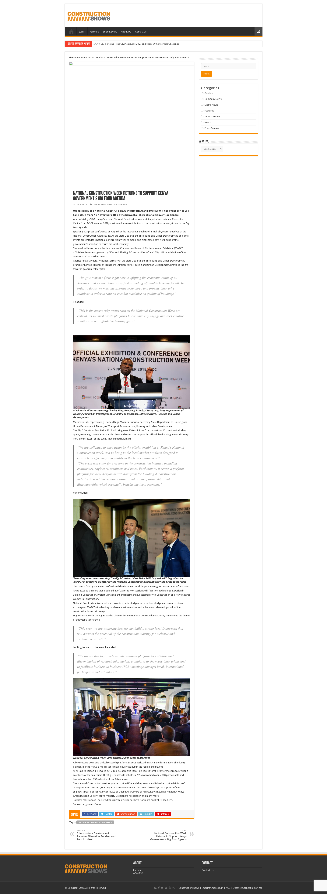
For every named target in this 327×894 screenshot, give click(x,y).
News (109, 204)
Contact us (140, 31)
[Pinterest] (166, 887)
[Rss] (155, 887)
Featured (209, 110)
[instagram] (173, 887)
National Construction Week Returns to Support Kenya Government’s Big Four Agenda (168, 835)
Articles (209, 93)
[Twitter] (162, 887)
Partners (94, 31)
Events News (87, 57)
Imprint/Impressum (212, 887)
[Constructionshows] (89, 15)
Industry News (212, 116)
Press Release (120, 204)
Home (71, 31)
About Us (126, 31)
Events (82, 31)
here (136, 800)
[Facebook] (159, 887)
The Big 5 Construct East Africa (95, 822)
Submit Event (110, 31)
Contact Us (207, 870)
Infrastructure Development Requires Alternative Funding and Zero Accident (96, 835)
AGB (228, 887)
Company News (213, 99)
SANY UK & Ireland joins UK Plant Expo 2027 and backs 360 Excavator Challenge (136, 43)
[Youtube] (169, 887)
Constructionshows (188, 887)
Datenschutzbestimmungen (247, 887)
